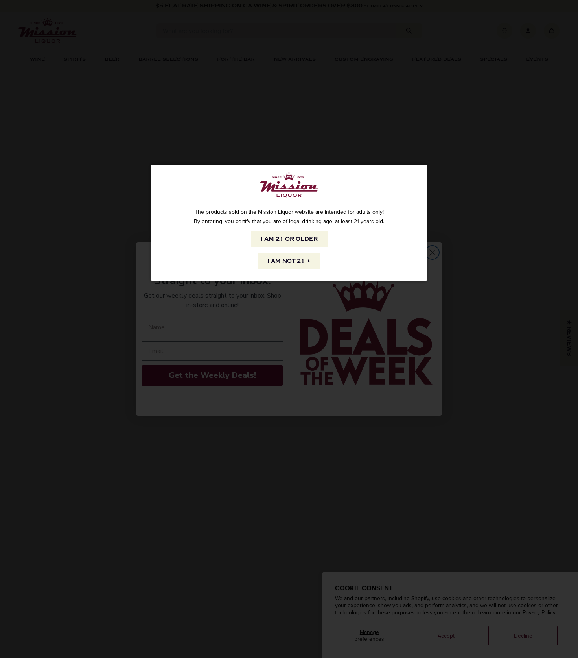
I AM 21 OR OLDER (289, 239)
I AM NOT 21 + (289, 261)
